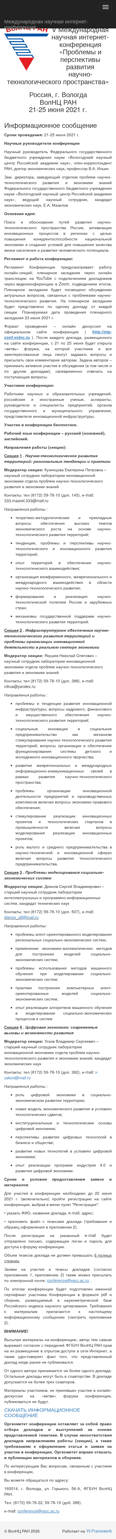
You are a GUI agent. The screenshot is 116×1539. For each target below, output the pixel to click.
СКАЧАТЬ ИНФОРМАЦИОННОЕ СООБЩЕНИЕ (42, 1412)
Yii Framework (99, 1531)
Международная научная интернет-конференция (46, 22)
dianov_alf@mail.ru (21, 917)
